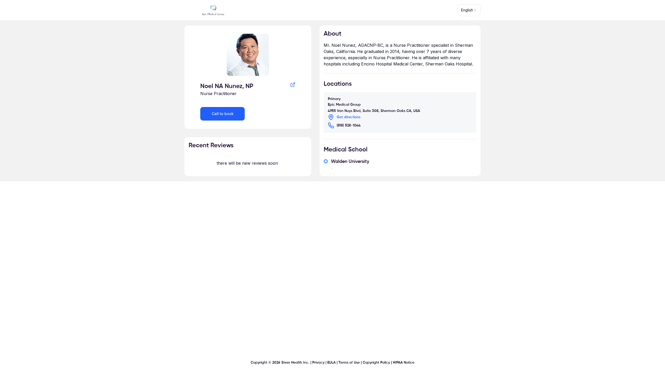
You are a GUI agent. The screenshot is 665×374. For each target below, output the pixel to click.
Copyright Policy (376, 362)
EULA (331, 362)
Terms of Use (349, 362)
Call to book (223, 113)
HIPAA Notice (403, 362)
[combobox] (469, 10)
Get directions (348, 117)
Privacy (318, 362)
